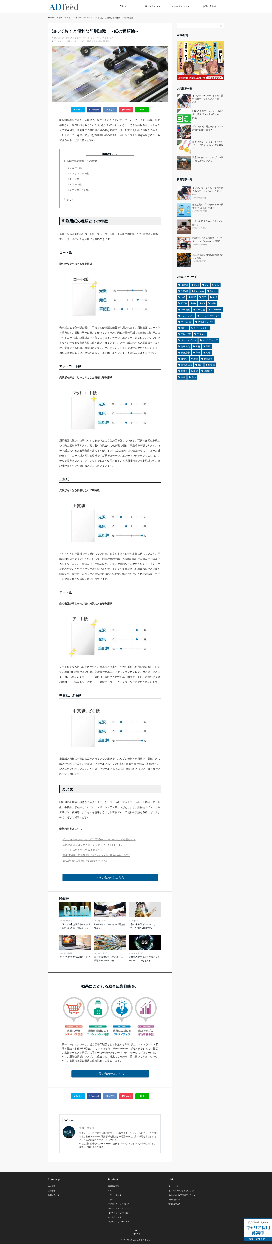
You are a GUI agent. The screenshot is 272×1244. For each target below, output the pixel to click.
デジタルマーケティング (118, 1204)
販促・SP (109, 38)
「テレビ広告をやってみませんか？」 (83, 850)
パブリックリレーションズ (119, 1221)
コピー (184, 328)
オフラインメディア (81, 38)
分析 (198, 346)
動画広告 (185, 352)
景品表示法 (186, 364)
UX (194, 303)
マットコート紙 (77, 41)
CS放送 (184, 291)
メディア (112, 1199)
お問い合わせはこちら (110, 877)
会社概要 (51, 1186)
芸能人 (184, 371)
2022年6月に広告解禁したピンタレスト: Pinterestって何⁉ (96, 855)
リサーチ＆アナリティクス (119, 1208)
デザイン (201, 334)
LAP (183, 297)
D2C (110, 1190)
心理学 (184, 358)
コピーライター (201, 328)
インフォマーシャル (210, 315)
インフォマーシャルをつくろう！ (182, 1190)
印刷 (100, 41)
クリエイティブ (150, 6)
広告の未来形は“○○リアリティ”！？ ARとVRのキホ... (143, 926)
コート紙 (66, 41)
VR (203, 303)
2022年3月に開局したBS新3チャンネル (85, 860)
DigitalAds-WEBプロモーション (182, 1195)
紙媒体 (211, 364)
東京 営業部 (86, 1127)
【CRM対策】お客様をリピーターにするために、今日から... (75, 926)
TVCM (184, 303)
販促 (108, 41)
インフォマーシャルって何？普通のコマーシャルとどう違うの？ (99, 839)
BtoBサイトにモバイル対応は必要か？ (109, 926)
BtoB (196, 285)
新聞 (195, 358)
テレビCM (186, 334)
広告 (121, 6)
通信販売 (208, 371)
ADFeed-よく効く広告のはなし (136, 1239)
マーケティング (179, 6)
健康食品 (185, 346)
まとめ (69, 199)
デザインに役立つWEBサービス (75, 957)
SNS (214, 297)
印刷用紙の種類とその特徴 (81, 160)
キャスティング (114, 1217)
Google (213, 291)
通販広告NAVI (174, 1199)
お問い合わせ (209, 6)
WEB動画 (185, 309)
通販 (183, 377)
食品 (193, 377)
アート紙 (58, 41)
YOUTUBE (216, 309)
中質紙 (94, 41)
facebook (199, 291)
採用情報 (51, 1190)
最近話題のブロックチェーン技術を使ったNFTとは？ (92, 844)
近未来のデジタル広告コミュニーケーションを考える (144, 959)
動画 (208, 346)
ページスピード (188, 340)
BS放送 (184, 285)
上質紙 (88, 41)
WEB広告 (200, 309)
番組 (200, 364)
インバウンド (187, 315)
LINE (142, 109)
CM (206, 285)
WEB (213, 303)
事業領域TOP (114, 1186)
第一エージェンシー (176, 1186)
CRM (216, 285)
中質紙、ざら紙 (78, 189)
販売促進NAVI (174, 1204)
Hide (115, 154)
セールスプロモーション (118, 1213)
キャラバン (186, 321)
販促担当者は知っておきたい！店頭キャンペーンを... (109, 959)
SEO (204, 297)
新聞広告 (208, 358)
